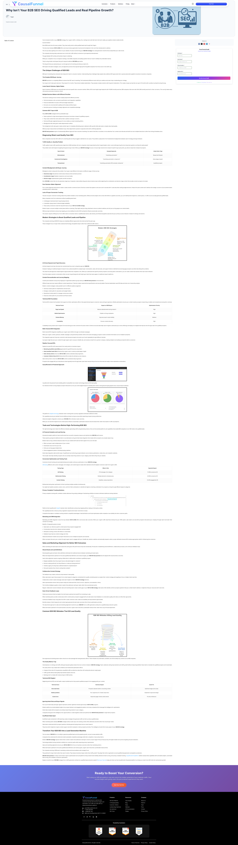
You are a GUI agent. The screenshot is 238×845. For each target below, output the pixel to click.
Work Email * (180, 59)
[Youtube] (204, 44)
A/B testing (45, 464)
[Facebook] (199, 44)
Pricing (127, 4)
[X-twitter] (201, 44)
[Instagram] (87, 816)
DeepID (58, 508)
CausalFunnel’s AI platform (132, 755)
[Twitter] (90, 816)
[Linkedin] (207, 44)
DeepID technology (54, 413)
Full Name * (180, 53)
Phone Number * (181, 65)
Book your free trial (101, 760)
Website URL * (180, 71)
